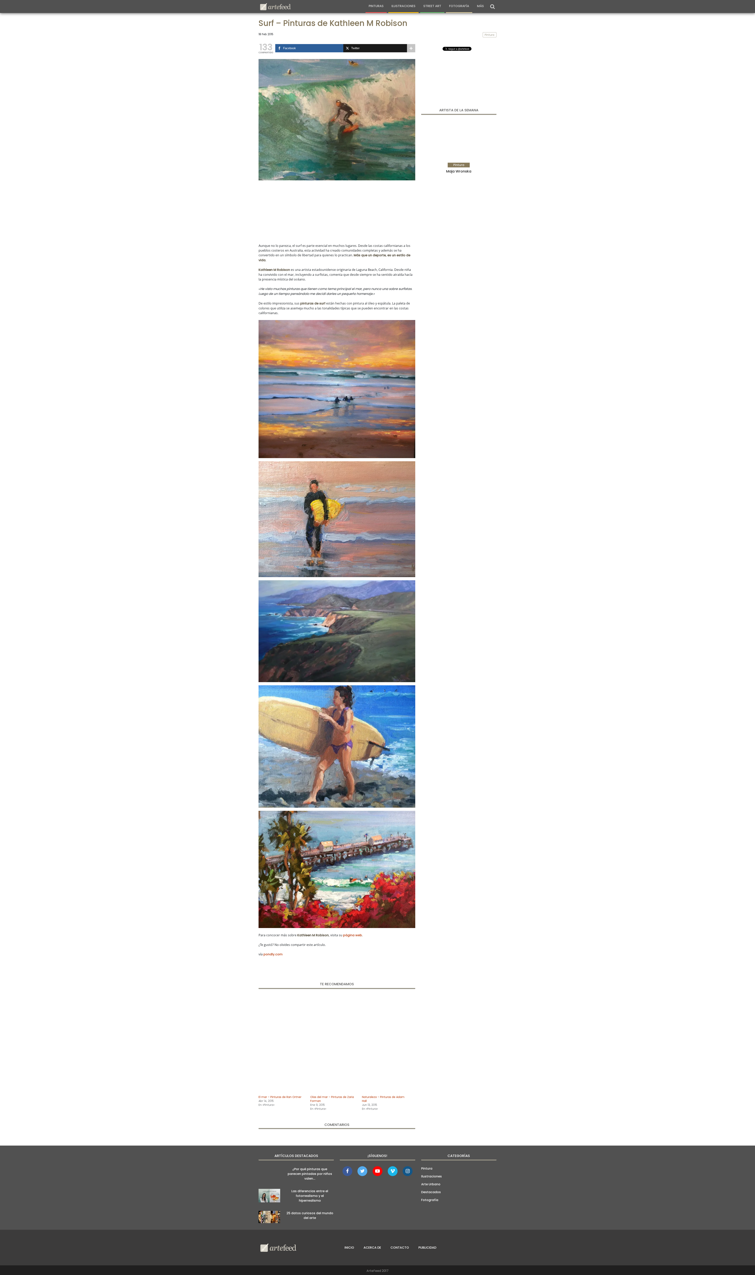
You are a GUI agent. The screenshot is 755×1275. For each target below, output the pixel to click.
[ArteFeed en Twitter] (362, 1171)
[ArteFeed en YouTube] (377, 1171)
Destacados (431, 1192)
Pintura (426, 1168)
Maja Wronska (458, 171)
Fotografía (459, 6)
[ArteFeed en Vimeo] (393, 1171)
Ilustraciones (403, 6)
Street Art (432, 6)
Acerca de (372, 1247)
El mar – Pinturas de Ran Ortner (280, 1097)
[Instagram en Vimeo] (407, 1171)
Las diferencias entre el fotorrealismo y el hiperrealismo (309, 1196)
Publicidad (427, 1247)
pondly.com (273, 954)
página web (352, 935)
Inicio (349, 1247)
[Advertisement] (337, 211)
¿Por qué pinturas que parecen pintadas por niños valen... (310, 1174)
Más (480, 6)
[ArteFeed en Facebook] (347, 1171)
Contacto (399, 1247)
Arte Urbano (430, 1184)
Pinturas (376, 6)
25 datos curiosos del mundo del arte (309, 1215)
